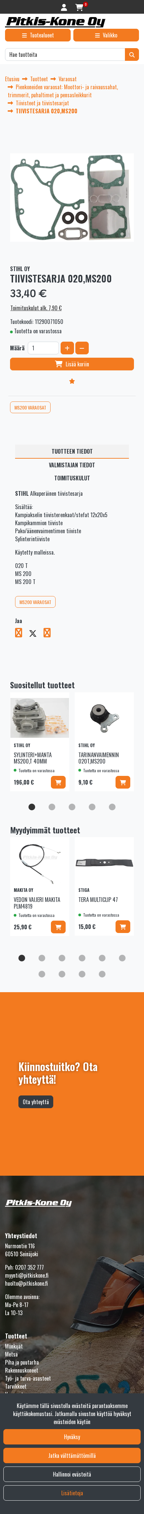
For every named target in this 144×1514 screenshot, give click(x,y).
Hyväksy (72, 1437)
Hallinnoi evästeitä (72, 1474)
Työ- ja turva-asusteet (28, 1378)
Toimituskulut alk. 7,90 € (36, 308)
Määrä (17, 348)
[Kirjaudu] (65, 7)
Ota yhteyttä (36, 1102)
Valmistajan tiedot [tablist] (72, 465)
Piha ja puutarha (22, 1362)
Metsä (11, 1354)
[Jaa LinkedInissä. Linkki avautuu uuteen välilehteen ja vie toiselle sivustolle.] (50, 634)
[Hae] (132, 54)
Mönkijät (14, 1346)
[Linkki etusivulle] (55, 22)
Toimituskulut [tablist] (72, 478)
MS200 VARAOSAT (30, 407)
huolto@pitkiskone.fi (26, 1283)
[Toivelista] (72, 381)
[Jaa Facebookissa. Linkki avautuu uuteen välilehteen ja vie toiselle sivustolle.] (22, 634)
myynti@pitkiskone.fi (27, 1275)
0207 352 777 (29, 1267)
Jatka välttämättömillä (72, 1455)
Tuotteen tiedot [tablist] (72, 451)
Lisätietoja (72, 1493)
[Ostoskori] (79, 7)
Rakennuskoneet (21, 1370)
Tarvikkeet (15, 1386)
